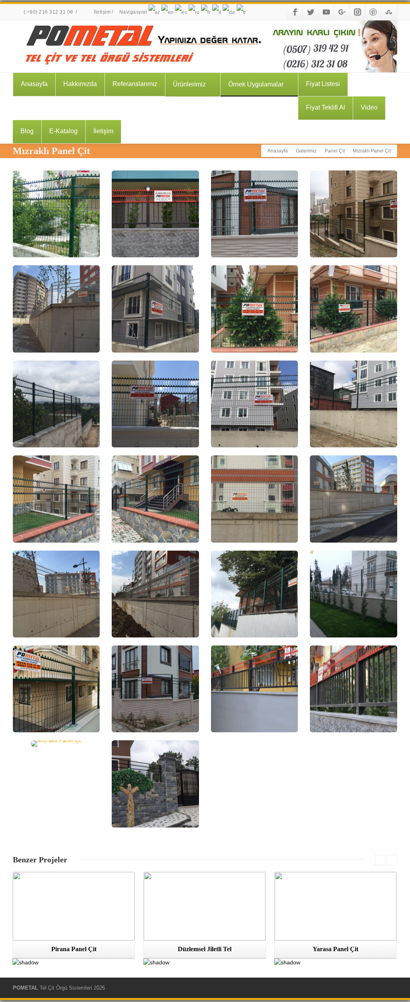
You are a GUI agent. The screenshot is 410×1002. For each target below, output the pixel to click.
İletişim (101, 12)
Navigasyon (134, 12)
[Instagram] (358, 12)
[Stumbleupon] (389, 12)
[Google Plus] (342, 12)
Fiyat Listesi (323, 83)
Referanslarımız (135, 83)
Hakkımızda (80, 83)
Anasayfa (34, 83)
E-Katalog (63, 131)
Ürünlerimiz (189, 84)
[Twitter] (311, 12)
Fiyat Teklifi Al (325, 107)
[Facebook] (295, 12)
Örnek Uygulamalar (255, 84)
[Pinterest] (373, 12)
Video (369, 107)
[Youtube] (326, 12)
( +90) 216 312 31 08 (48, 12)
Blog (27, 131)
